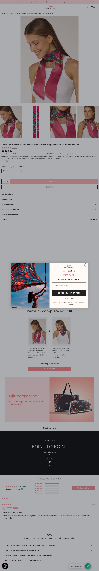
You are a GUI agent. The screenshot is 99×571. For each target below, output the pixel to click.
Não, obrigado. (69, 298)
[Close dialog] (85, 265)
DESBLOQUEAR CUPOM (69, 293)
